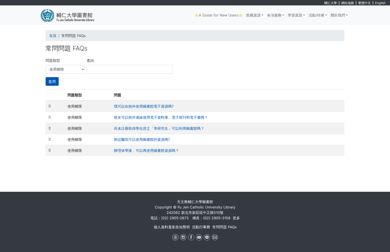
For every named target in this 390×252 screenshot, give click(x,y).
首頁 (52, 35)
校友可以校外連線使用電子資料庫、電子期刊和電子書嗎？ (161, 117)
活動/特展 (316, 15)
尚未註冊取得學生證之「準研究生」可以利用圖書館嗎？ (159, 128)
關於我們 (338, 15)
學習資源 (295, 15)
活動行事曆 (201, 227)
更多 (236, 218)
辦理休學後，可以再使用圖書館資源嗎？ (146, 150)
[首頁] (70, 15)
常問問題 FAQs (224, 227)
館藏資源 (253, 15)
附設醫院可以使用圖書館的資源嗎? (142, 139)
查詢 (90, 60)
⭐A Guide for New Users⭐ (218, 15)
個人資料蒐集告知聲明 (172, 227)
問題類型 (53, 60)
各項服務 (274, 15)
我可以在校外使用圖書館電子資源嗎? (144, 106)
